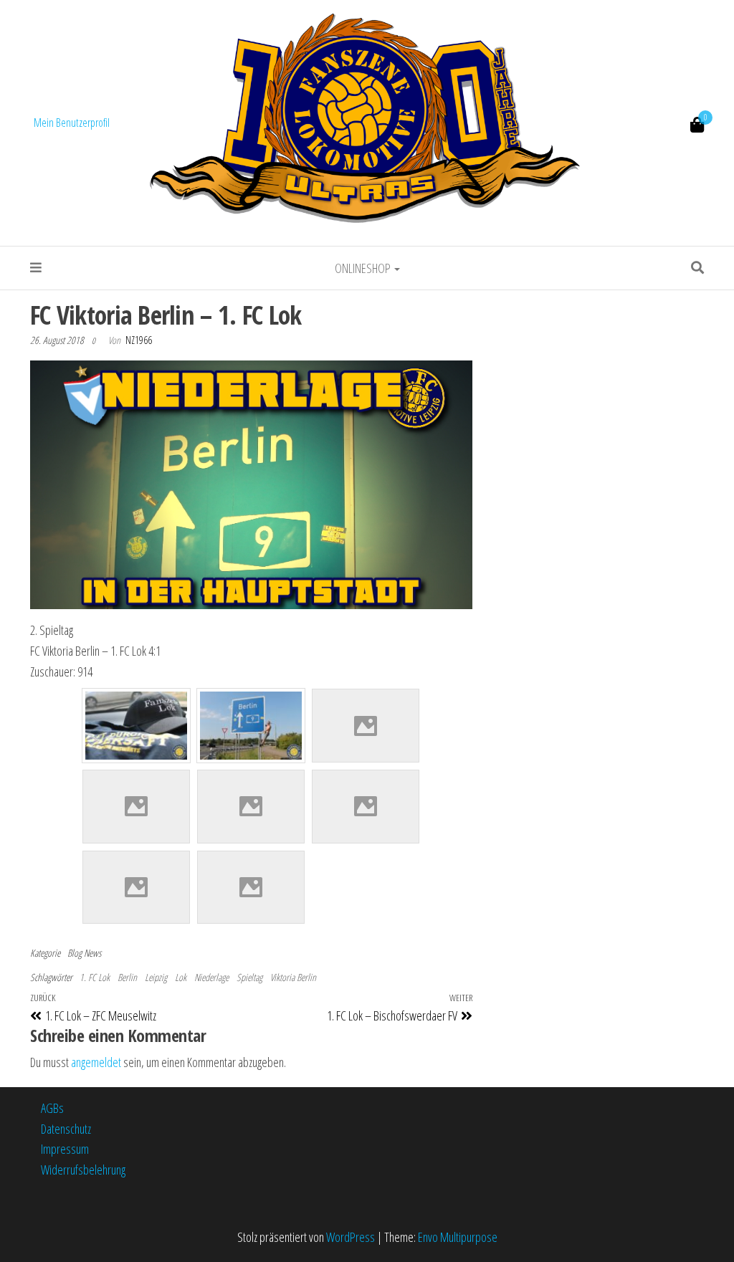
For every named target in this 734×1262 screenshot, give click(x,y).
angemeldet (96, 1062)
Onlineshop (364, 268)
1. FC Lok (95, 977)
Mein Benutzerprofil (72, 122)
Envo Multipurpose (457, 1237)
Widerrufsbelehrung (83, 1169)
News (92, 953)
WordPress (350, 1237)
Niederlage (211, 977)
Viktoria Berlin (293, 977)
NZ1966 (138, 340)
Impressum (65, 1148)
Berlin (127, 977)
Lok (180, 977)
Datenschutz (66, 1128)
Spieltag (249, 977)
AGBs (52, 1108)
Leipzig (156, 977)
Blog (74, 953)
